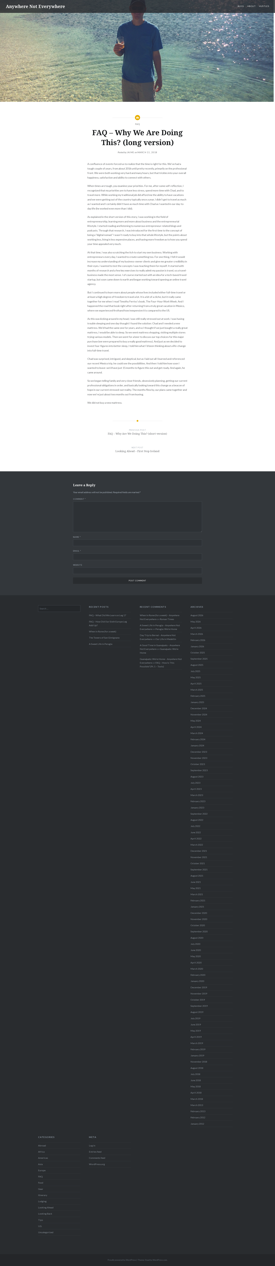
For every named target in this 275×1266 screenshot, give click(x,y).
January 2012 (197, 1123)
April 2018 (196, 1092)
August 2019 (196, 1012)
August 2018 (196, 1068)
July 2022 (195, 826)
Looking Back (45, 1213)
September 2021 (199, 869)
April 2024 (196, 727)
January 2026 (197, 646)
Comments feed (97, 1157)
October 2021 (197, 863)
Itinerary (42, 1195)
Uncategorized (45, 1232)
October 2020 (197, 925)
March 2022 (196, 844)
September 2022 (199, 813)
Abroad (42, 1145)
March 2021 (196, 894)
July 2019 (195, 1018)
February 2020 (197, 974)
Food (40, 1182)
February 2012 (197, 1117)
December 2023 (198, 751)
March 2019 (196, 1043)
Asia (40, 1164)
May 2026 (195, 621)
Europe (42, 1170)
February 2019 (197, 1049)
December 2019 (198, 987)
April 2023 (196, 789)
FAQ (137, 124)
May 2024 (195, 720)
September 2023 (199, 770)
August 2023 (196, 776)
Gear (40, 1189)
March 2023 (196, 795)
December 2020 (198, 913)
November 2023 (198, 758)
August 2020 (196, 937)
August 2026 (196, 615)
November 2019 (198, 993)
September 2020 (199, 931)
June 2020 (195, 950)
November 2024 (198, 714)
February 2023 (197, 801)
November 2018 (198, 1061)
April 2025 (196, 683)
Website (77, 565)
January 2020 (197, 981)
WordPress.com (160, 1260)
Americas (43, 1157)
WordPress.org (97, 1164)
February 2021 (197, 900)
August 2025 (196, 664)
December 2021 (198, 850)
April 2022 (196, 838)
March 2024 (196, 733)
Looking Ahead (45, 1207)
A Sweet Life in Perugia (100, 644)
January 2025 (197, 702)
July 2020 (195, 944)
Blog (241, 6)
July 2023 (195, 782)
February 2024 (197, 739)
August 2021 (196, 875)
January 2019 (197, 1055)
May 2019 (195, 1030)
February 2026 (197, 640)
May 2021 (195, 888)
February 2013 (197, 1111)
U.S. (40, 1226)
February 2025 (197, 695)
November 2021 (198, 857)
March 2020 (196, 968)
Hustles (264, 6)
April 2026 (196, 627)
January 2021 (197, 906)
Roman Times (167, 619)
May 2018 (195, 1086)
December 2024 (198, 708)
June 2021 (195, 882)
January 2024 (197, 745)
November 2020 (198, 919)
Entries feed (95, 1151)
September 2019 (199, 1005)
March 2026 (196, 633)
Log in (92, 1145)
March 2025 (196, 689)
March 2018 (196, 1099)
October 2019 (197, 999)
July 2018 (195, 1074)
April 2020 (196, 962)
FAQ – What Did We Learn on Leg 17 (107, 615)
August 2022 (196, 819)
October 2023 (197, 764)
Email (77, 551)
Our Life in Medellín (165, 639)
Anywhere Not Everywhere (35, 6)
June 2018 (195, 1080)
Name (77, 537)
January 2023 (197, 807)
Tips (40, 1220)
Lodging (42, 1201)
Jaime (130, 152)
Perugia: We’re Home (166, 629)
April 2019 (196, 1036)
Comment (79, 499)
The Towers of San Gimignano (104, 637)
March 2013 (196, 1105)
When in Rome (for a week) (102, 631)
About (251, 6)
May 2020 (195, 956)
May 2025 (195, 677)
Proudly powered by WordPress (122, 1260)
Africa (41, 1151)
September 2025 (199, 658)
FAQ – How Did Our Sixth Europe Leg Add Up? (108, 623)
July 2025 (195, 671)
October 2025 (197, 652)
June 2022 (195, 832)
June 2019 (195, 1024)
